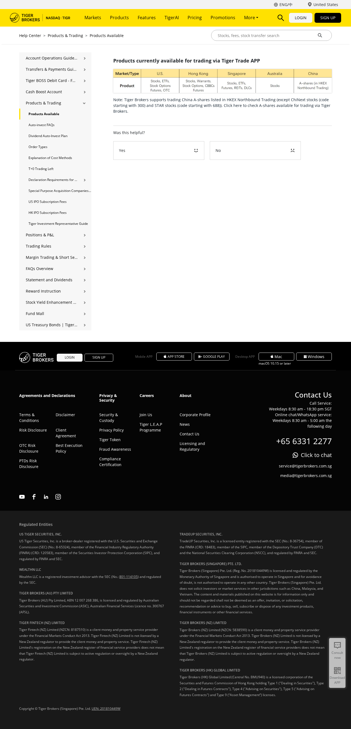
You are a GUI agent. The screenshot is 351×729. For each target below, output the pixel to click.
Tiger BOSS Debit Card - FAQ (52, 80)
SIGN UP (327, 17)
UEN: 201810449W (106, 708)
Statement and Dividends (49, 279)
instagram (58, 497)
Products (119, 18)
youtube (22, 497)
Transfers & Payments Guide (52, 69)
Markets (92, 18)
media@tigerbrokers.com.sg (306, 475)
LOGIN (301, 17)
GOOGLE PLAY (214, 356)
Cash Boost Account (44, 91)
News (185, 424)
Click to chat (316, 455)
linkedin (46, 497)
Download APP (337, 680)
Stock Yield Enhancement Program (52, 302)
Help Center (30, 35)
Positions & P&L (40, 234)
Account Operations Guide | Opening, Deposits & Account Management (52, 58)
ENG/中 (286, 4)
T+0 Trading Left (41, 168)
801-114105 (128, 576)
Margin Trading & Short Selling (52, 257)
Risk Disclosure (33, 430)
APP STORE (176, 356)
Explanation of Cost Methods (50, 157)
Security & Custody (108, 417)
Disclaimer (65, 414)
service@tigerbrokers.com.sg (305, 466)
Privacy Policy (111, 430)
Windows (316, 356)
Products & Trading (65, 35)
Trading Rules (38, 246)
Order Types (38, 146)
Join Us (146, 414)
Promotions (223, 18)
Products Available (107, 35)
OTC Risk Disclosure (28, 448)
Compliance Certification (110, 461)
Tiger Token (110, 439)
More (250, 18)
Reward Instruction (43, 291)
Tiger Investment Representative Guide (58, 223)
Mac (278, 356)
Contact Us (189, 433)
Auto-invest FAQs (42, 125)
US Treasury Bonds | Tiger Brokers (52, 324)
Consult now (337, 655)
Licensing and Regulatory (192, 446)
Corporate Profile (195, 414)
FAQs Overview (39, 268)
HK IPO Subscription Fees (48, 212)
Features (147, 18)
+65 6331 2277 (304, 441)
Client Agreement (66, 432)
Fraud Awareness (115, 449)
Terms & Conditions (29, 417)
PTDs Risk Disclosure (28, 463)
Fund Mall (35, 313)
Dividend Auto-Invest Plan (48, 136)
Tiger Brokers (40, 18)
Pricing (195, 18)
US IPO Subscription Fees (48, 201)
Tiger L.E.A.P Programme (151, 427)
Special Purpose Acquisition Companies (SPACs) (60, 190)
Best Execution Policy (69, 448)
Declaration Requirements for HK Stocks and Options (53, 179)
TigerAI (172, 18)
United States (325, 4)
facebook (34, 497)
